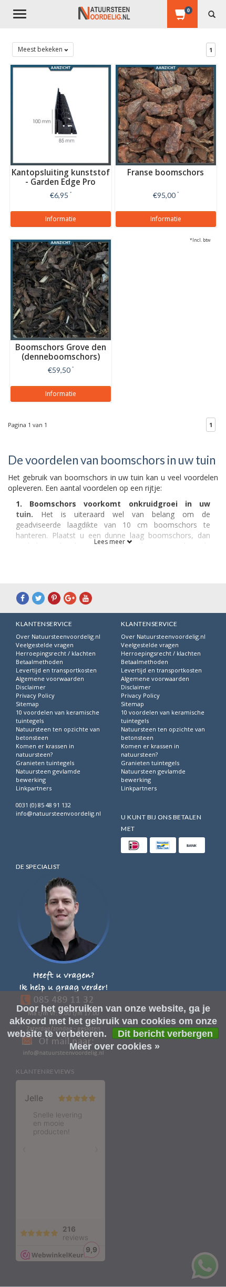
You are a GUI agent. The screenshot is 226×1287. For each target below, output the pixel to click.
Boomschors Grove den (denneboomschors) (60, 352)
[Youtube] (86, 598)
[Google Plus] (70, 598)
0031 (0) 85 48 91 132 (43, 805)
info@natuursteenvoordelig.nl (58, 813)
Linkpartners (34, 788)
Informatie (60, 218)
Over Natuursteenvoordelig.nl (58, 636)
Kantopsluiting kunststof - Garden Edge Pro (61, 177)
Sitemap (27, 704)
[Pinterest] (54, 598)
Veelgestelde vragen (45, 645)
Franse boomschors (165, 172)
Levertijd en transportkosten (56, 670)
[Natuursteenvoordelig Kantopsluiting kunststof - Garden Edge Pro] (61, 114)
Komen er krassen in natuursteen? (45, 750)
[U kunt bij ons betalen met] (134, 845)
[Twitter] (38, 598)
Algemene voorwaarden (50, 678)
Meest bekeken (41, 49)
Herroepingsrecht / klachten (56, 653)
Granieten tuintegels (45, 763)
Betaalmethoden (39, 662)
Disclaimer (31, 687)
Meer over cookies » (114, 1046)
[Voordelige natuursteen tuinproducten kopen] (103, 13)
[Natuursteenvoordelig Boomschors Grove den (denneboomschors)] (61, 289)
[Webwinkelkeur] (63, 967)
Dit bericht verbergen (165, 1033)
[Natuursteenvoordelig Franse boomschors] (166, 114)
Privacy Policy (35, 695)
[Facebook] (22, 598)
